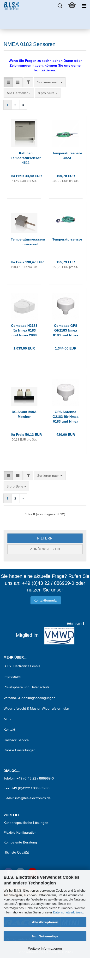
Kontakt (9, 729)
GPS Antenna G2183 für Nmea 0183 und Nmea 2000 (65, 417)
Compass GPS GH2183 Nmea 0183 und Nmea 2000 (65, 331)
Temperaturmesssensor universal (30, 241)
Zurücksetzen (45, 549)
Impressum (12, 676)
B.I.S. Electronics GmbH (22, 666)
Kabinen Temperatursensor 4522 (26, 158)
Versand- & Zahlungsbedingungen (29, 698)
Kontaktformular (46, 600)
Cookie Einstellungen (20, 750)
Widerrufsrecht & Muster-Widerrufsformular (36, 708)
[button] (8, 82)
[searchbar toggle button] (60, 6)
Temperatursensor (67, 239)
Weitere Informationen (45, 948)
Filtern (45, 538)
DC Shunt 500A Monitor (24, 414)
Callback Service (16, 740)
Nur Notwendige (45, 936)
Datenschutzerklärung (68, 912)
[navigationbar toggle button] (84, 6)
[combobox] (50, 82)
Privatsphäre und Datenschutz (26, 687)
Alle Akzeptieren (45, 922)
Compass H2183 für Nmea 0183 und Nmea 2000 (24, 330)
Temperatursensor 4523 (67, 155)
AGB (7, 719)
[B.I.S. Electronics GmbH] (9, 6)
